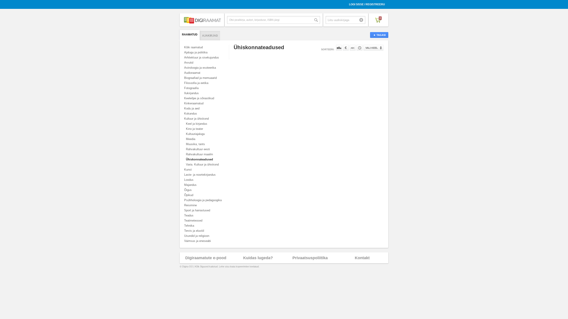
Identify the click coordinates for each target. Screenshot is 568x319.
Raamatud (189, 34)
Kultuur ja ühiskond (196, 118)
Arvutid (188, 62)
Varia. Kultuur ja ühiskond (202, 164)
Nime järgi (353, 48)
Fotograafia (191, 88)
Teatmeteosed (193, 220)
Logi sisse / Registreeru (367, 4)
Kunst (188, 169)
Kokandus (190, 113)
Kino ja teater (194, 128)
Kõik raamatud (193, 47)
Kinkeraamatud (193, 103)
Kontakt (362, 258)
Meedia (190, 139)
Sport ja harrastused (197, 210)
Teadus (188, 215)
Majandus (190, 185)
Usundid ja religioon (196, 235)
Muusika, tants (195, 144)
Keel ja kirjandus (196, 123)
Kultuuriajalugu (195, 134)
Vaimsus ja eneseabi (197, 241)
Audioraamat (192, 72)
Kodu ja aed (191, 108)
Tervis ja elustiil (194, 230)
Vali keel (371, 48)
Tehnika (189, 225)
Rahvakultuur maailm (199, 154)
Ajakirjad (210, 35)
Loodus (188, 179)
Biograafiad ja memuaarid (200, 78)
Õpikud (188, 195)
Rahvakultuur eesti (198, 149)
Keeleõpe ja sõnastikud (199, 98)
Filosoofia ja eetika (196, 83)
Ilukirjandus (191, 93)
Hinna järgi (346, 48)
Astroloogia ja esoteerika (200, 67)
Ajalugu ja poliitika (195, 52)
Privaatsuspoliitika (310, 258)
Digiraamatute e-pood (205, 258)
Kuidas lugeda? (258, 258)
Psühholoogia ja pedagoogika (203, 200)
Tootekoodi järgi (360, 48)
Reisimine (190, 205)
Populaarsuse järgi (339, 48)
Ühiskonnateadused (199, 159)
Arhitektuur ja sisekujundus (201, 57)
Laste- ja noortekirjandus (200, 174)
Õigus (188, 190)
